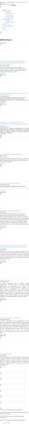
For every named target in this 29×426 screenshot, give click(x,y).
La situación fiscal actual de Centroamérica (10, 183)
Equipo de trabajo (10, 16)
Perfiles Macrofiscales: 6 (5, 354)
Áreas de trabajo (10, 18)
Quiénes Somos (9, 12)
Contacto (5, 29)
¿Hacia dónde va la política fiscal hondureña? (10, 318)
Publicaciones (6, 23)
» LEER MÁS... (3, 73)
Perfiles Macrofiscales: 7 (5, 280)
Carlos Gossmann (6, 157)
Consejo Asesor (9, 15)
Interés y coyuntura (7, 26)
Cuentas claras (9, 21)
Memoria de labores (10, 22)
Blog (4, 28)
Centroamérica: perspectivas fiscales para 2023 (11, 154)
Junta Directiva (9, 13)
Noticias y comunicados (8, 25)
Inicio (4, 9)
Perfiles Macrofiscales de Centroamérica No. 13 (11, 210)
